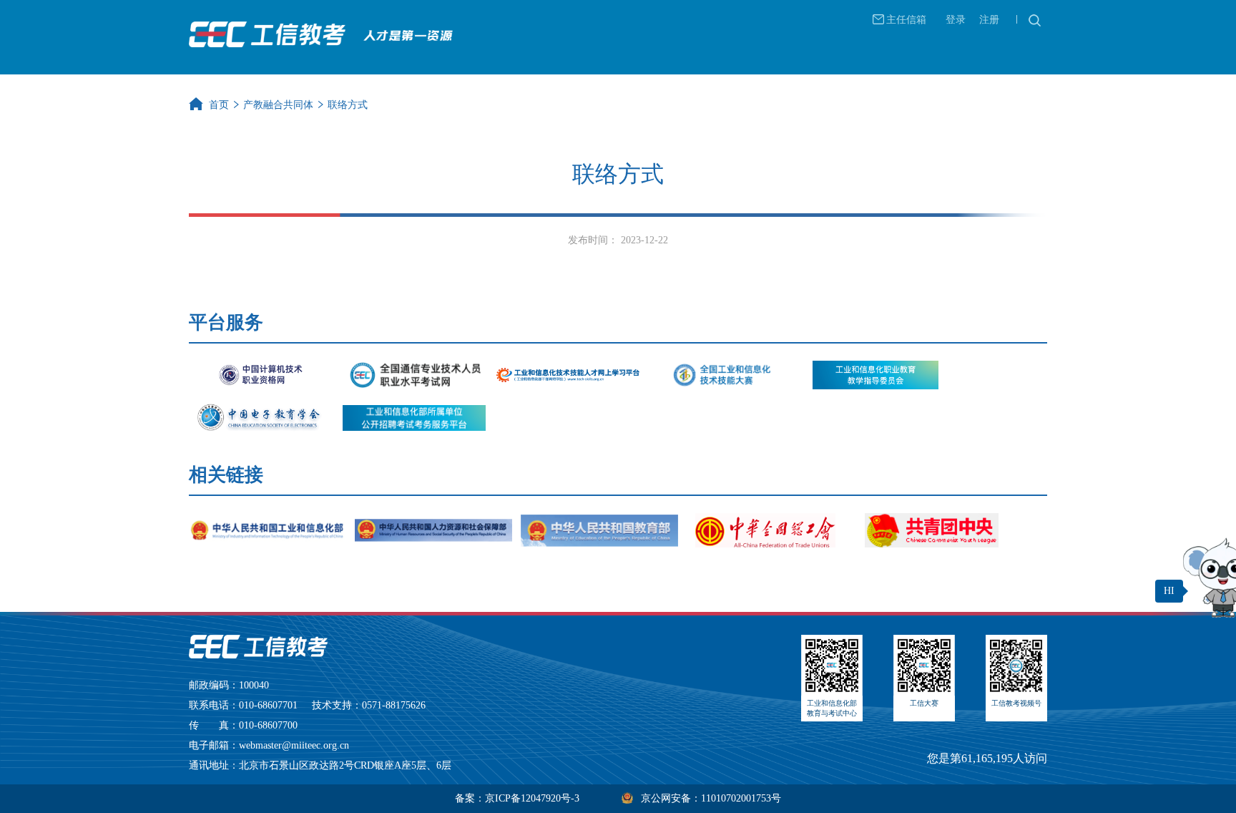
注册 (989, 19)
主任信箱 (906, 19)
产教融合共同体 (278, 104)
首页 (219, 104)
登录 (956, 19)
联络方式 (348, 104)
